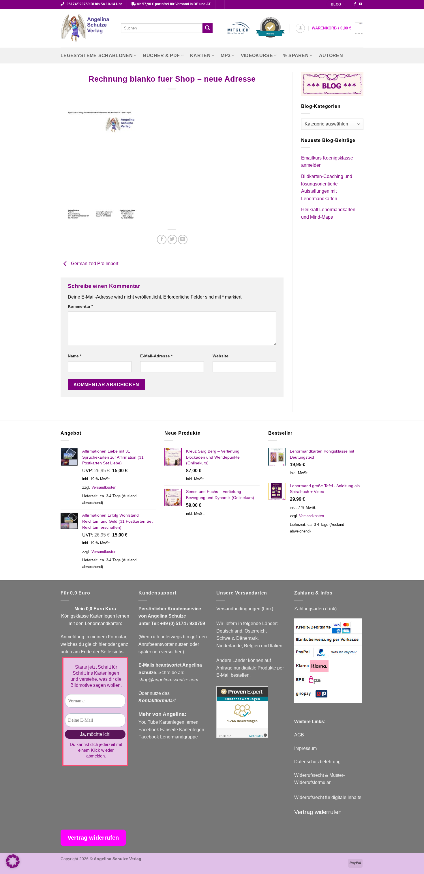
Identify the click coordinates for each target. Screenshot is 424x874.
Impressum (305, 748)
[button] (300, 28)
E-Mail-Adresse (156, 356)
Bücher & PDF (161, 55)
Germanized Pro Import (94, 263)
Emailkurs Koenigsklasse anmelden (327, 161)
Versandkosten (103, 487)
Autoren (331, 55)
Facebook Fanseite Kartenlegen (171, 729)
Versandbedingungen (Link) (244, 608)
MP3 (225, 55)
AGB (299, 734)
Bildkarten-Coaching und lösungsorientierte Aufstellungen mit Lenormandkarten (326, 187)
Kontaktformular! (157, 700)
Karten (200, 55)
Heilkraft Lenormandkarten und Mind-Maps (328, 213)
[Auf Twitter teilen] (172, 239)
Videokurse (257, 55)
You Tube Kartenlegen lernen (168, 722)
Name (74, 356)
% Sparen (296, 55)
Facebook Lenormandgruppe (168, 736)
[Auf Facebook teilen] (161, 239)
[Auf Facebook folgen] (355, 4)
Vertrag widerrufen (318, 812)
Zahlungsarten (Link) (315, 608)
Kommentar (80, 306)
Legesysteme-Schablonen (97, 55)
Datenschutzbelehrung (317, 761)
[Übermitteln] (207, 28)
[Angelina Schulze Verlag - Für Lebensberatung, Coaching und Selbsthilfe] (86, 28)
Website (220, 356)
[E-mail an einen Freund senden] (182, 239)
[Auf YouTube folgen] (360, 4)
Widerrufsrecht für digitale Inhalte (327, 797)
